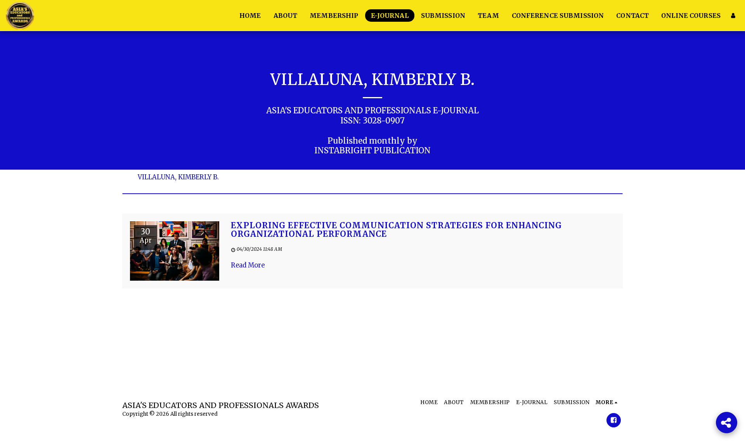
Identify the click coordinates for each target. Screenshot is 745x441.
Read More (248, 265)
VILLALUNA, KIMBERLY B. (178, 177)
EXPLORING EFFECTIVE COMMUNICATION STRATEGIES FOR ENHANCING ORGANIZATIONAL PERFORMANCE (396, 230)
